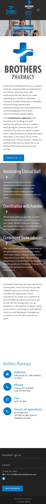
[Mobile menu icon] (38, 10)
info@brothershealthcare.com (23, 474)
